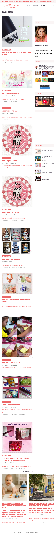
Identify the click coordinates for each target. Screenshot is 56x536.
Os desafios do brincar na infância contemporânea (47, 171)
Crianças (20, 503)
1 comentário (22, 169)
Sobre (28, 5)
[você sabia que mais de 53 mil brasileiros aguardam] (45, 81)
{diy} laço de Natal (10, 161)
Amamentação (5, 503)
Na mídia (43, 5)
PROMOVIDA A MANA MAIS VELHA (47, 151)
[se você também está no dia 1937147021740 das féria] (45, 74)
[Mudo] (51, 105)
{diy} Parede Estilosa (10, 93)
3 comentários (21, 220)
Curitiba (44, 503)
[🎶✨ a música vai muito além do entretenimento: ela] (51, 74)
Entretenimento (39, 505)
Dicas (31, 505)
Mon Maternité (5, 261)
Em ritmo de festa (9, 111)
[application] (44, 101)
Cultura (38, 503)
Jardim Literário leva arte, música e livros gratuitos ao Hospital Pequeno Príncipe (41, 510)
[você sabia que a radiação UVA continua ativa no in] (38, 74)
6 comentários (22, 371)
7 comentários (22, 309)
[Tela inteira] (53, 105)
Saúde (4, 507)
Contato (35, 5)
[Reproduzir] (37, 105)
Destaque (5, 505)
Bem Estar (13, 503)
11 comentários (22, 267)
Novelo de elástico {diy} (12, 212)
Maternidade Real (21, 505)
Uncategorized (6, 49)
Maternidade (12, 505)
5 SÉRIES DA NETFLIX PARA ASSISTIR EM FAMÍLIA (47, 178)
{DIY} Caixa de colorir (11, 363)
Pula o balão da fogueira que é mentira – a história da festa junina (48, 165)
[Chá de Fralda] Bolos (11, 259)
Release (46, 505)
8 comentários (22, 414)
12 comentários (22, 468)
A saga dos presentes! (11, 405)
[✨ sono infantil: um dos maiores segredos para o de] (51, 81)
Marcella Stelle (5, 56)
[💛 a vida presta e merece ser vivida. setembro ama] (38, 81)
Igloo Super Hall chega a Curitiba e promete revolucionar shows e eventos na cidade (48, 158)
